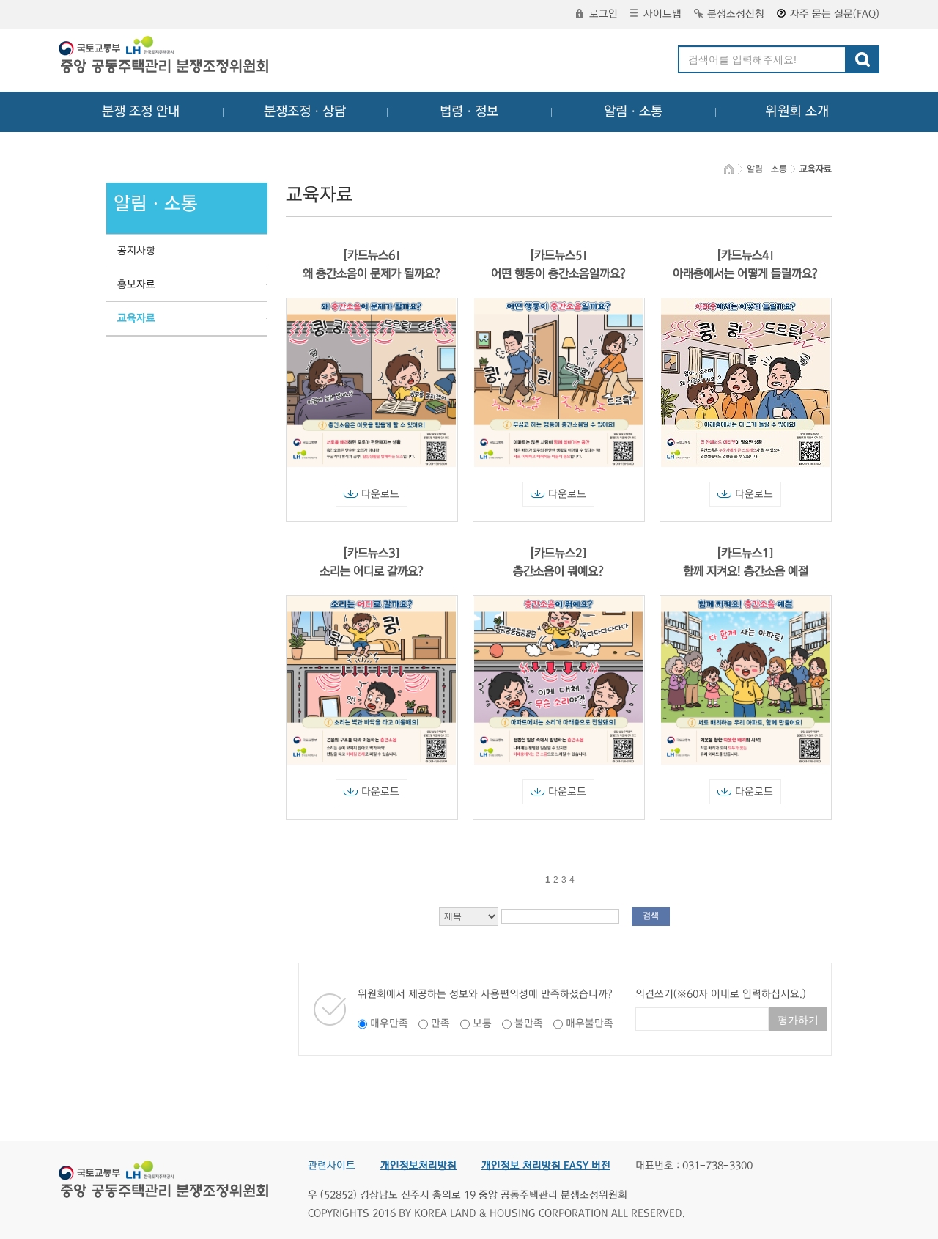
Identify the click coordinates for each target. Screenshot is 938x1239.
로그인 (603, 14)
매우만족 (389, 1023)
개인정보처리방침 (418, 1166)
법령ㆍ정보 (469, 111)
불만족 (528, 1023)
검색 (651, 916)
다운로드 (380, 494)
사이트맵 (662, 14)
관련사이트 (331, 1166)
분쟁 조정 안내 (141, 111)
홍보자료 (136, 284)
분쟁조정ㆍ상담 (305, 111)
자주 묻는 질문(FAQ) (834, 14)
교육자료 (136, 318)
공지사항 (136, 251)
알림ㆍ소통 (633, 111)
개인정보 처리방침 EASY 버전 (545, 1166)
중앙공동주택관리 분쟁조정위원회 (165, 56)
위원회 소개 (797, 111)
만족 (440, 1023)
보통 (482, 1023)
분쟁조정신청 (735, 14)
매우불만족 (589, 1023)
